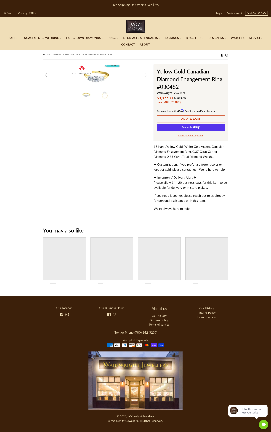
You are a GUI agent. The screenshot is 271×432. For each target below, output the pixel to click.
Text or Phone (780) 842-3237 (135, 332)
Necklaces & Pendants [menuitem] (140, 38)
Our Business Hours (111, 308)
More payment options (190, 135)
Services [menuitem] (255, 38)
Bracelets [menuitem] (193, 38)
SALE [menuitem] (12, 38)
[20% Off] (96, 76)
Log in (219, 13)
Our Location (64, 308)
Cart (258, 13)
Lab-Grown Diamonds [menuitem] (83, 38)
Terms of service (159, 324)
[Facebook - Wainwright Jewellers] (222, 54)
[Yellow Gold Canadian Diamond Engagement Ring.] (86, 95)
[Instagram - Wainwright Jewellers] (226, 54)
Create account (234, 13)
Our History (159, 315)
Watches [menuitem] (237, 38)
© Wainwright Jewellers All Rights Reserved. (135, 420)
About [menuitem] (145, 44)
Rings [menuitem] (112, 38)
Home (46, 54)
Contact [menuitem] (128, 44)
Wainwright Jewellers (171, 93)
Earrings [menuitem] (172, 38)
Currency (22, 13)
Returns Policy (159, 320)
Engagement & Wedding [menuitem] (40, 38)
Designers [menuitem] (216, 38)
